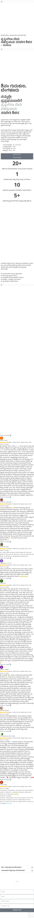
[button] (17, 867)
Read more (9, 804)
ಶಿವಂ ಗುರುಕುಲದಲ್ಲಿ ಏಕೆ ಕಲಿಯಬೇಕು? (11, 867)
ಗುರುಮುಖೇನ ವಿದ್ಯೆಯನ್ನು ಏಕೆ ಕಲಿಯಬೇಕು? (13, 871)
